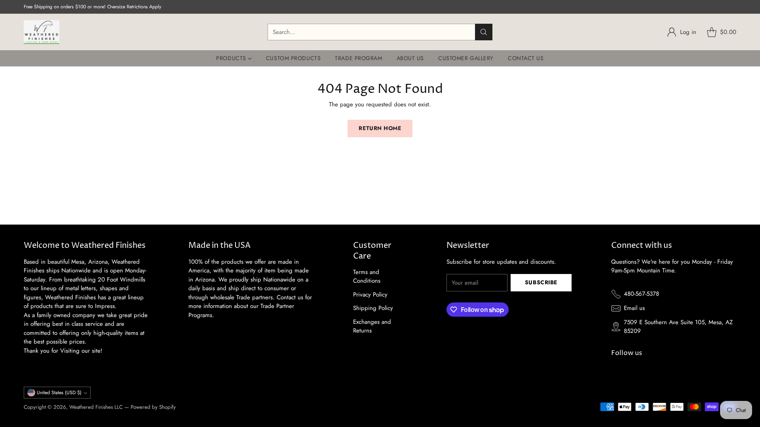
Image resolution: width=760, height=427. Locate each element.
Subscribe (541, 282)
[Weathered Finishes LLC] (41, 32)
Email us (634, 308)
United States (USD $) (59, 392)
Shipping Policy (373, 308)
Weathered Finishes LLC (96, 407)
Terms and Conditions (366, 276)
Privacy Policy (370, 294)
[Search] (483, 32)
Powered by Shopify (153, 407)
